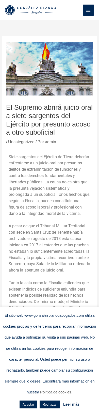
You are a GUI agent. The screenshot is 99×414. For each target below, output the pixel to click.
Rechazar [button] (50, 404)
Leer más (71, 404)
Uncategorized (21, 142)
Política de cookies (55, 392)
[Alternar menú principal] (88, 10)
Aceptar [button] (28, 404)
